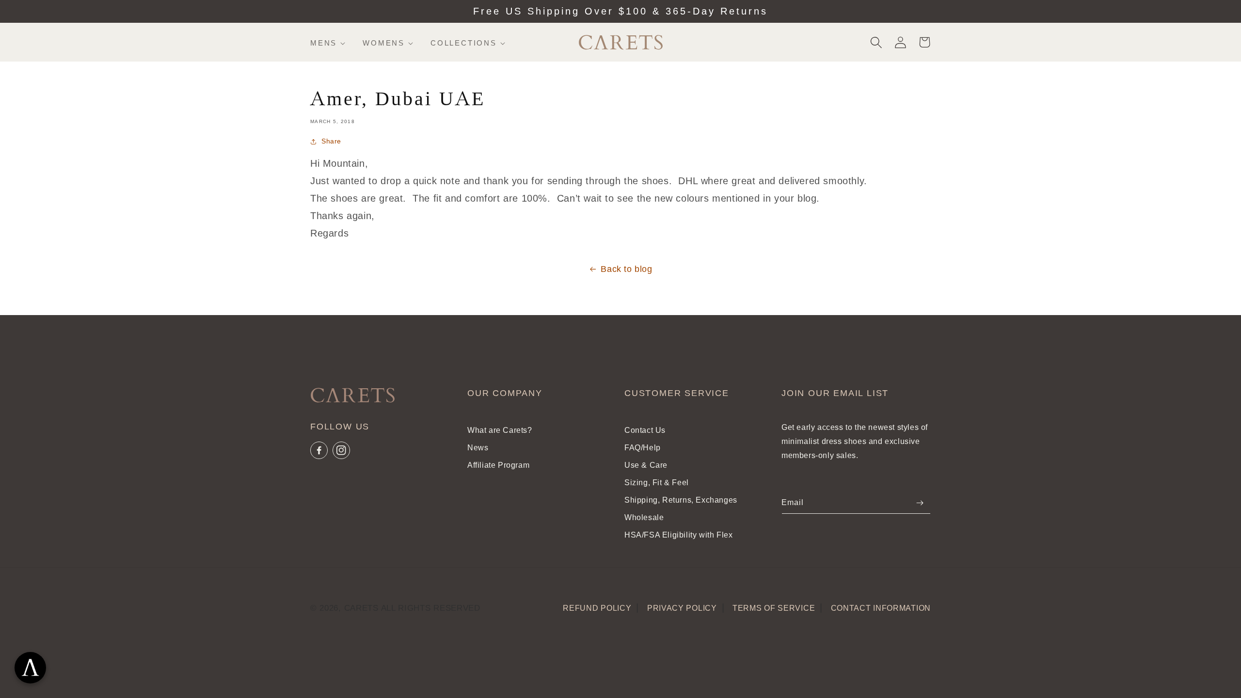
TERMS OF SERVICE (773, 608)
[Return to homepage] (351, 397)
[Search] (876, 42)
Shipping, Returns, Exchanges (680, 500)
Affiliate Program (498, 465)
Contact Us (645, 430)
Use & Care (646, 465)
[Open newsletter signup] (30, 667)
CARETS (361, 608)
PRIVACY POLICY (682, 608)
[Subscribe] (919, 503)
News (477, 448)
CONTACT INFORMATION (881, 608)
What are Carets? (499, 430)
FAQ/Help (642, 448)
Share (331, 141)
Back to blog (626, 269)
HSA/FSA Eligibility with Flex (678, 535)
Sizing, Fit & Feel (656, 482)
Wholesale (644, 517)
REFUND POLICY (597, 608)
